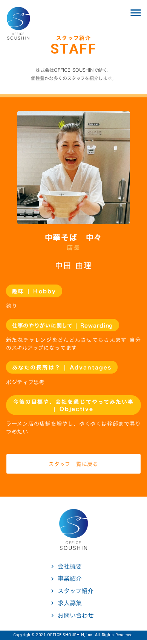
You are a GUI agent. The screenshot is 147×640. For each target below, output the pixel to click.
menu (135, 13)
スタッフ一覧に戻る (73, 464)
